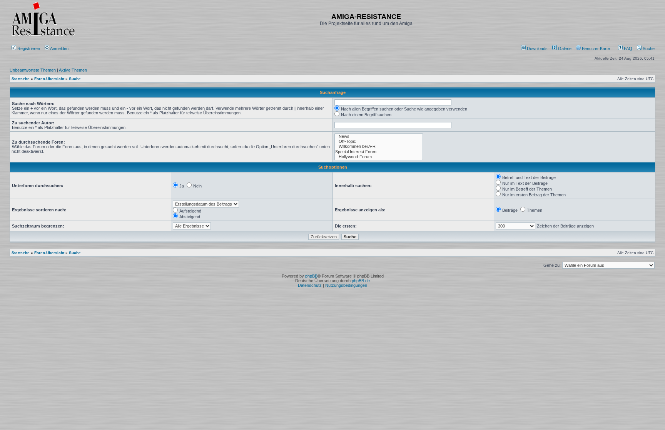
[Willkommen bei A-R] (378, 146)
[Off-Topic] (378, 141)
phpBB (311, 276)
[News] (378, 136)
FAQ (627, 48)
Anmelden (59, 48)
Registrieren (28, 48)
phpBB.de (361, 280)
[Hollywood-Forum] (378, 156)
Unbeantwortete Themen (33, 70)
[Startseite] (43, 35)
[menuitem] (535, 48)
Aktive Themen (73, 70)
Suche (648, 48)
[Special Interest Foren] (378, 151)
